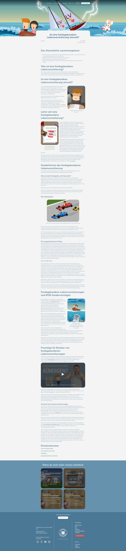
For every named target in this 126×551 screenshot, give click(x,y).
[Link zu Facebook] (41, 541)
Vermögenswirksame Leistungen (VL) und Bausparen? (74, 473)
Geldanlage (64, 3)
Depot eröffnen (63, 517)
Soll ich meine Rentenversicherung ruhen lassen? (72, 495)
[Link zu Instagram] (49, 541)
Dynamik (73, 161)
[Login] (77, 3)
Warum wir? (71, 3)
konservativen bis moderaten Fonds (51, 424)
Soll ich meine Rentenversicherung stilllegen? (51, 494)
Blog (76, 526)
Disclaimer (77, 532)
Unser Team (77, 544)
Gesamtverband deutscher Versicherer (49, 455)
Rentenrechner (51, 359)
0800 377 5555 (39, 531)
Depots (56, 412)
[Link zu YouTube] (45, 541)
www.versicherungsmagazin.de (47, 450)
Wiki (76, 528)
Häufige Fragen (78, 525)
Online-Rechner (57, 3)
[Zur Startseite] (38, 3)
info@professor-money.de (41, 532)
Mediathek (77, 529)
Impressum (77, 547)
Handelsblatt (44, 453)
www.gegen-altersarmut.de (47, 448)
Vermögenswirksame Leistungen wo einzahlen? (51, 473)
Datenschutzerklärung (80, 531)
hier (65, 361)
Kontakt (76, 545)
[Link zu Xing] (37, 541)
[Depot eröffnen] (85, 3)
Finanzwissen (49, 3)
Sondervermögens (55, 301)
